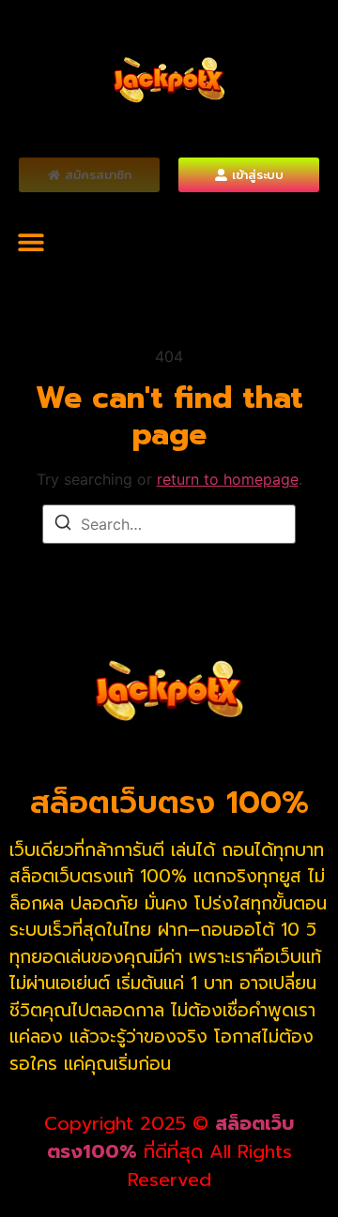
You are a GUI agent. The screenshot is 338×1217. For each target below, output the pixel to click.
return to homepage (228, 479)
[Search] (62, 525)
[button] (30, 241)
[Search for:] (169, 524)
